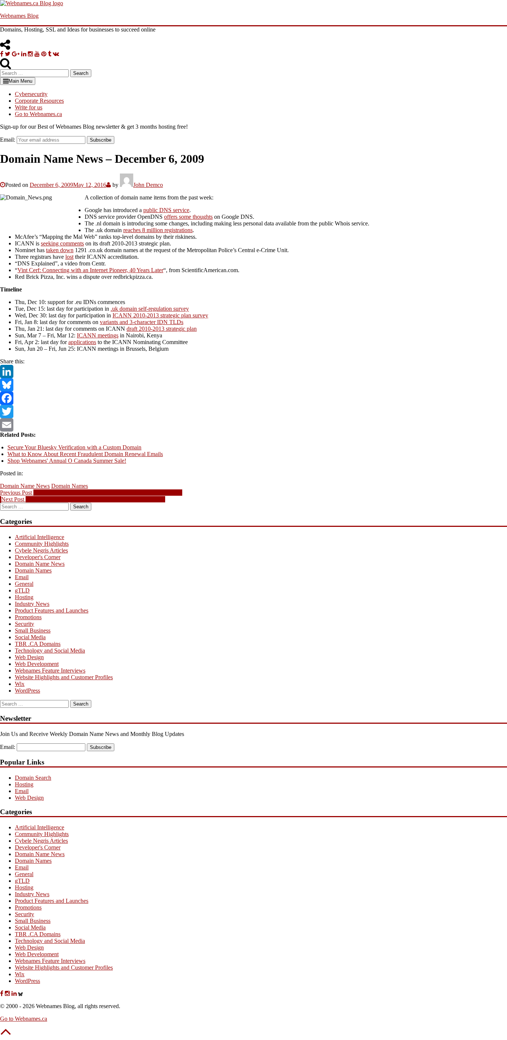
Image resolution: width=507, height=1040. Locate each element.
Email (22, 577)
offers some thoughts (188, 217)
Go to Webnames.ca (38, 114)
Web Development (37, 664)
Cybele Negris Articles (41, 550)
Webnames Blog (19, 16)
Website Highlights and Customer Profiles (64, 677)
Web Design (29, 657)
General (24, 584)
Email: (7, 139)
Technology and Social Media (50, 650)
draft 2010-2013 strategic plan (162, 329)
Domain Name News (25, 486)
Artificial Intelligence (39, 537)
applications (82, 342)
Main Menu (20, 81)
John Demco (148, 185)
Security (24, 624)
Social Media (30, 637)
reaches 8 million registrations (158, 230)
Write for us (28, 107)
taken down (59, 250)
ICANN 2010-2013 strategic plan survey (160, 315)
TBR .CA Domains (37, 644)
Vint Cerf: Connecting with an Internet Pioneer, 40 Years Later (90, 270)
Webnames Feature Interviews (50, 670)
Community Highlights (42, 544)
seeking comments (62, 243)
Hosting (24, 597)
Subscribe (100, 140)
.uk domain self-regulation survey (150, 309)
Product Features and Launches (51, 610)
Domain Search (33, 778)
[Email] (253, 425)
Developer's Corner (37, 557)
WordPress (27, 690)
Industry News (32, 604)
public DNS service (166, 210)
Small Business (32, 630)
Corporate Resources (39, 101)
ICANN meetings (97, 335)
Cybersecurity (31, 94)
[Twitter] (253, 411)
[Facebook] (253, 398)
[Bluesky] (253, 385)
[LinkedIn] (253, 371)
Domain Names (69, 486)
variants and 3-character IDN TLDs (141, 322)
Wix (19, 684)
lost (69, 257)
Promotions (28, 617)
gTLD (22, 590)
